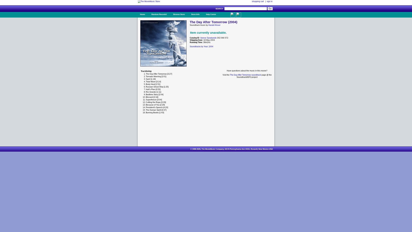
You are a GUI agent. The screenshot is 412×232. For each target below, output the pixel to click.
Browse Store (179, 14)
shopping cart (258, 1)
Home (142, 14)
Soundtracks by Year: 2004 (201, 46)
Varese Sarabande (208, 38)
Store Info (195, 14)
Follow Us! (245, 14)
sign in (269, 1)
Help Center (211, 14)
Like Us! (225, 13)
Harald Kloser (214, 25)
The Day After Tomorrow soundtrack (245, 75)
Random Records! (159, 14)
